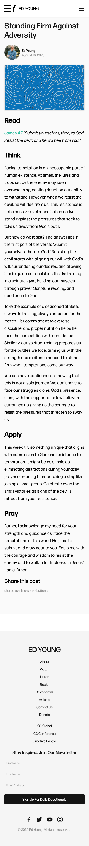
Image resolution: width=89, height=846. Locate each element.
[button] (80, 8)
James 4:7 (13, 133)
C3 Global (44, 725)
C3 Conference (44, 733)
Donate (44, 714)
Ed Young (28, 50)
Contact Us (44, 707)
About (44, 661)
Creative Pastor (44, 741)
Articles (44, 699)
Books (44, 684)
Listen (44, 676)
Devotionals (44, 692)
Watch (44, 669)
